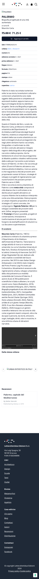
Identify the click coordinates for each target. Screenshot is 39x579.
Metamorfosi (9, 493)
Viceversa (8, 498)
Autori (6, 527)
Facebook (8, 551)
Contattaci (8, 522)
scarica (11, 85)
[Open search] (36, 4)
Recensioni (8, 531)
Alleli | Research (13, 49)
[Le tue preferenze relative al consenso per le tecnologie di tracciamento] (35, 575)
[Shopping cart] (31, 4)
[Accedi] (27, 4)
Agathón (7, 502)
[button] (19, 369)
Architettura (9, 464)
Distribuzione (9, 536)
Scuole (7, 473)
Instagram (8, 547)
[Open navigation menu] (3, 4)
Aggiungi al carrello (21, 39)
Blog (6, 518)
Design (7, 469)
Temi (6, 477)
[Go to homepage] (17, 4)
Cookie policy (25, 571)
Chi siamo (8, 514)
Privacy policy (13, 571)
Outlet (7, 482)
